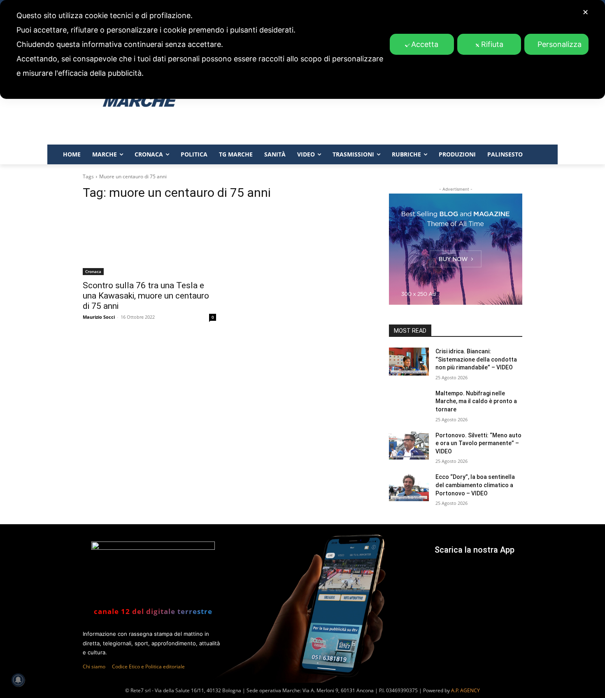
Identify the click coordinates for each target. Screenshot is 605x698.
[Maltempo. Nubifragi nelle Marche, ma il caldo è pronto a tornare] (409, 404)
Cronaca (93, 271)
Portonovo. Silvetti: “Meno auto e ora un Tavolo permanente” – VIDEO (478, 443)
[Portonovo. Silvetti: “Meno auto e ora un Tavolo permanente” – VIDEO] (409, 446)
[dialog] (302, 49)
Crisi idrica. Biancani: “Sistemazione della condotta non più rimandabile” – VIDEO (476, 359)
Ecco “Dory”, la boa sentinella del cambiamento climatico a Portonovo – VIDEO (475, 485)
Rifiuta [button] (492, 44)
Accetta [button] (424, 44)
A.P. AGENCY (465, 690)
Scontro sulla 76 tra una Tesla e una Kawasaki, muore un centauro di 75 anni (146, 295)
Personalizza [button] (560, 44)
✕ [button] (585, 12)
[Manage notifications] (18, 679)
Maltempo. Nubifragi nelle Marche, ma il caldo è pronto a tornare (476, 401)
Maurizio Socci (99, 317)
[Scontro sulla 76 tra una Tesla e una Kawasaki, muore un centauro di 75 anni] (149, 241)
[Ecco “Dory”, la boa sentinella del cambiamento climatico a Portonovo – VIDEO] (409, 487)
